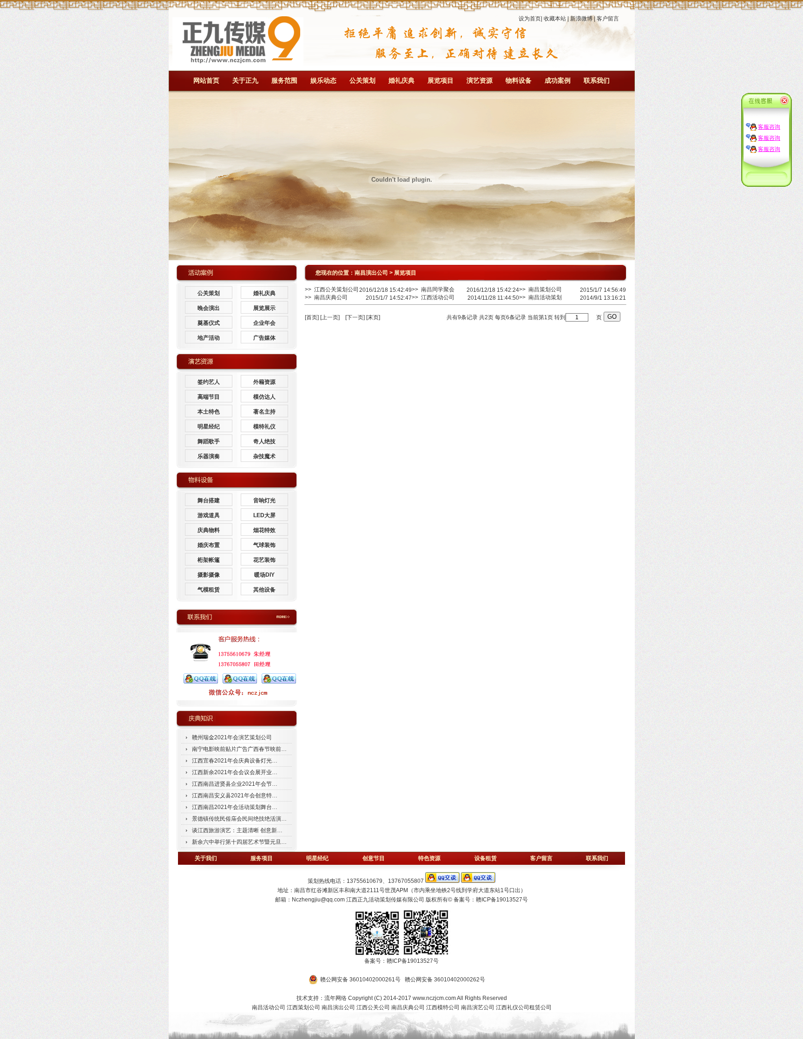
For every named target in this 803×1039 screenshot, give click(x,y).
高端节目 (208, 397)
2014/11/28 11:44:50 (493, 298)
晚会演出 (208, 308)
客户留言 (608, 18)
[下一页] (355, 317)
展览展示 (264, 308)
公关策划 (362, 80)
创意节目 (373, 858)
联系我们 (597, 80)
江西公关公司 (373, 1007)
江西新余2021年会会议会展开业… (234, 772)
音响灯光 (264, 500)
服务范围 (284, 80)
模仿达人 (264, 397)
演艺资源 (480, 80)
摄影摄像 (208, 575)
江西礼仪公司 (512, 1007)
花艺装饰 (264, 560)
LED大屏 (264, 515)
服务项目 (261, 858)
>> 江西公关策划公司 (332, 289)
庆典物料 (208, 530)
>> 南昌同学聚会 (433, 289)
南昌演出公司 (371, 273)
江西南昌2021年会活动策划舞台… (234, 807)
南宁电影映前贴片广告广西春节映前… (239, 749)
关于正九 (245, 80)
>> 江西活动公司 (433, 297)
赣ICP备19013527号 (502, 899)
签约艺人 (208, 382)
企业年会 (264, 323)
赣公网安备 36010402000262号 (445, 979)
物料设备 (519, 80)
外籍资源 (264, 382)
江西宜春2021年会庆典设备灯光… (234, 760)
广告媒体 (264, 338)
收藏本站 (555, 18)
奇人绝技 (264, 441)
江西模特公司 (443, 1007)
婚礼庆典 (401, 80)
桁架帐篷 (208, 560)
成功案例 (558, 80)
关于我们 (206, 858)
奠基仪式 (208, 323)
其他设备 (264, 589)
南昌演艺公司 (477, 1007)
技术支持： (310, 998)
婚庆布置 (208, 545)
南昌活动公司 (268, 1007)
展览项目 (441, 80)
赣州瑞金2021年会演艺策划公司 (232, 737)
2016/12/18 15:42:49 (385, 290)
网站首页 (206, 80)
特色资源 (429, 858)
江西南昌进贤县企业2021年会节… (234, 784)
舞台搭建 (208, 500)
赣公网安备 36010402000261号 (360, 979)
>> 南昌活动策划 (540, 297)
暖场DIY (264, 575)
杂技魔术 (264, 456)
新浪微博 (581, 18)
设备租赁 (485, 858)
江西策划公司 (304, 1007)
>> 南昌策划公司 (540, 289)
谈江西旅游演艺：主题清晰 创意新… (237, 830)
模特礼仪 (264, 426)
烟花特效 (264, 530)
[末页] (373, 317)
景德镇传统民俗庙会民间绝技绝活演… (239, 818)
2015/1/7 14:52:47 (389, 298)
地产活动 (208, 338)
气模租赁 (208, 589)
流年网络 (335, 998)
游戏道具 (208, 515)
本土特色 (208, 411)
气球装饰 (264, 545)
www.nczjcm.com (434, 998)
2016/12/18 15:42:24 (493, 290)
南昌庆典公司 (408, 1007)
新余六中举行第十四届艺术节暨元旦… (239, 842)
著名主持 (264, 411)
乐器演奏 (208, 456)
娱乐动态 (323, 80)
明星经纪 (208, 426)
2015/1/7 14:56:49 (603, 290)
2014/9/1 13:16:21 (603, 298)
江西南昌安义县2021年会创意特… (234, 795)
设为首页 (530, 18)
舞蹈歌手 (208, 441)
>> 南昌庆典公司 (326, 297)
